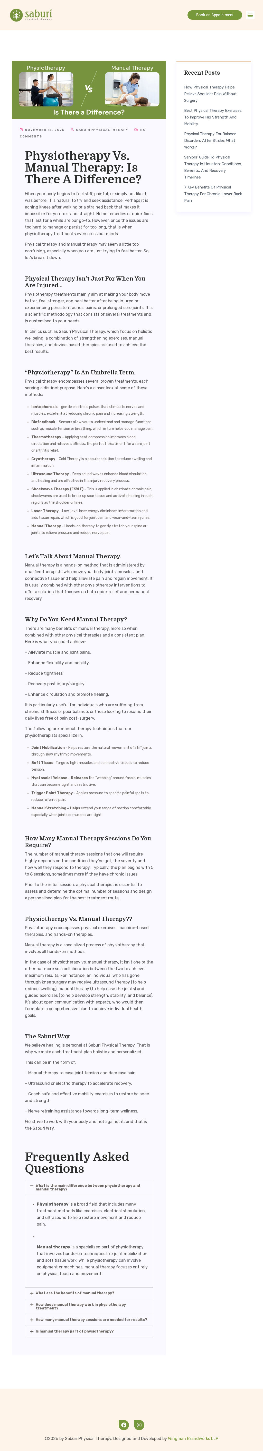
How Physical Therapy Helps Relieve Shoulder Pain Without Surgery (210, 94)
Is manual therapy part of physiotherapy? (75, 1331)
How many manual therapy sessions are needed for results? (91, 1320)
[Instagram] (139, 1425)
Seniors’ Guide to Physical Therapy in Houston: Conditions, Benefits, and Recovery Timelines (213, 167)
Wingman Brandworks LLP (193, 1438)
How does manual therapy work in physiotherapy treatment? (81, 1306)
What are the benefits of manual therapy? (75, 1293)
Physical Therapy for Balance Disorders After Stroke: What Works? (210, 141)
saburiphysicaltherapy (101, 130)
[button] (250, 15)
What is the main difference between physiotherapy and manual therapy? (88, 1187)
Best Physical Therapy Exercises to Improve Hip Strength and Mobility (213, 117)
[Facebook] (124, 1425)
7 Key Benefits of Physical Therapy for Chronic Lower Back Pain (213, 194)
